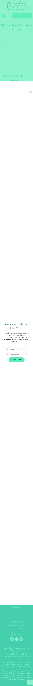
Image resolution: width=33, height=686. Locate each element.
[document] (16, 343)
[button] (30, 90)
